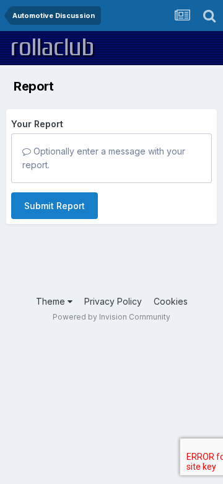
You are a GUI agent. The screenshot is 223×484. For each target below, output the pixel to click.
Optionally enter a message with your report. (103, 158)
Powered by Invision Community (111, 316)
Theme (52, 301)
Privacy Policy (113, 301)
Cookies (171, 301)
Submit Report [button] (54, 205)
